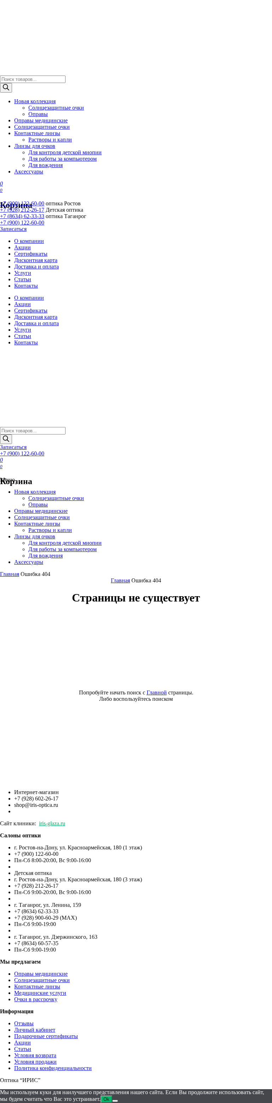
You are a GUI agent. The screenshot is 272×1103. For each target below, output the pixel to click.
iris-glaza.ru (52, 823)
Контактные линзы (37, 133)
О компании (29, 241)
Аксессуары (28, 171)
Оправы (38, 114)
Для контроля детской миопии (65, 152)
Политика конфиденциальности (53, 1068)
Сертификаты (30, 254)
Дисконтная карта (35, 260)
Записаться (13, 229)
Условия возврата (35, 1055)
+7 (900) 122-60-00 (22, 203)
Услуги (22, 273)
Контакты (26, 286)
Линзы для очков (34, 146)
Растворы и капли (50, 140)
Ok (106, 1099)
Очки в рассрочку (35, 999)
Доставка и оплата (36, 267)
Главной (157, 692)
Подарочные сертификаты (46, 1036)
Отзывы (24, 1023)
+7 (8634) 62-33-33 (22, 216)
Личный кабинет (34, 1030)
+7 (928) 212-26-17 (22, 210)
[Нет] (115, 1101)
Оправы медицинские (41, 120)
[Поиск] (6, 88)
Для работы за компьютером (62, 159)
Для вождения (45, 165)
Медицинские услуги (40, 993)
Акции (22, 247)
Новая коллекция (35, 101)
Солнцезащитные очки (56, 108)
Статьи (22, 279)
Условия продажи (35, 1062)
